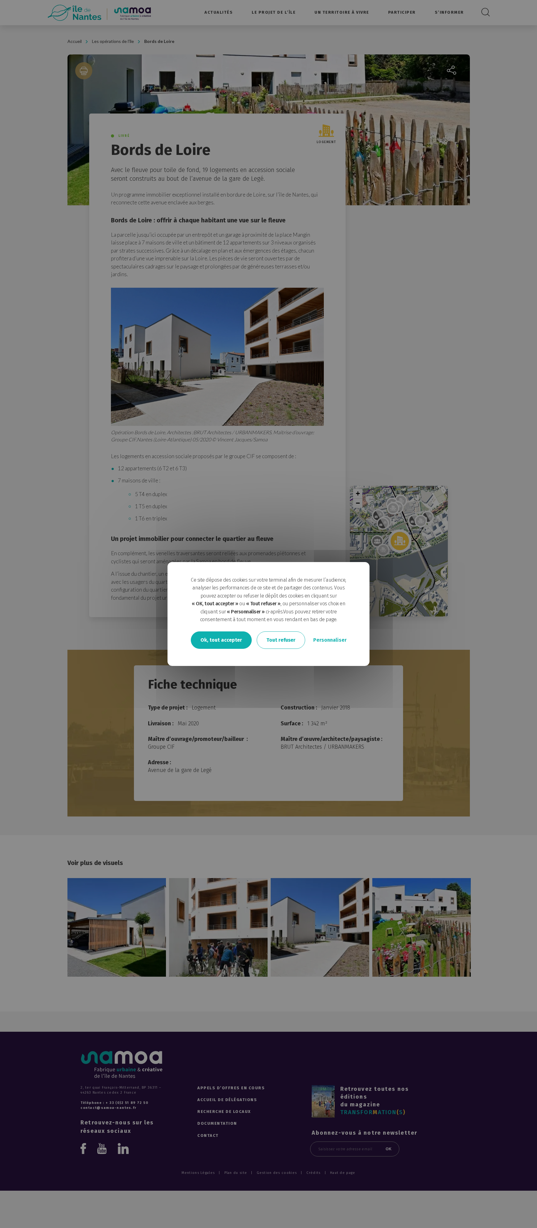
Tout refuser (281, 640)
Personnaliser (330, 640)
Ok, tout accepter (221, 640)
